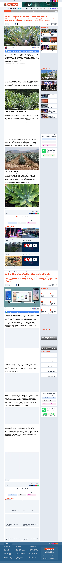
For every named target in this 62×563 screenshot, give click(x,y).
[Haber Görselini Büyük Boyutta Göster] (22, 36)
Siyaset (26, 8)
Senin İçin (53, 8)
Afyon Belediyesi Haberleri (33, 550)
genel (8, 24)
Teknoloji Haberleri (19, 558)
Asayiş (37, 8)
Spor (34, 8)
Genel (41, 8)
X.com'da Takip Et (50, 142)
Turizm (44, 8)
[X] (52, 1)
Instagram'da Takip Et (49, 145)
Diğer (48, 8)
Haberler (6, 13)
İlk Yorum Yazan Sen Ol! (22, 216)
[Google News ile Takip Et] (36, 48)
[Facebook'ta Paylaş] (15, 24)
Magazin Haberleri (19, 557)
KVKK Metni (51, 556)
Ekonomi (30, 8)
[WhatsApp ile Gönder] (38, 213)
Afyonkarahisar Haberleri (33, 556)
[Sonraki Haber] (56, 11)
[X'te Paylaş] (17, 24)
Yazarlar (14, 8)
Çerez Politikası (52, 555)
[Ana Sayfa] (6, 8)
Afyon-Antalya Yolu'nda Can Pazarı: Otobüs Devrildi (46, 11)
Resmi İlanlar (6, 550)
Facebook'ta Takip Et (49, 139)
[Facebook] (51, 1)
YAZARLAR (7, 543)
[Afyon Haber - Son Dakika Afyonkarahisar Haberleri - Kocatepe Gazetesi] (49, 548)
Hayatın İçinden (19, 554)
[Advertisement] (22, 73)
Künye (6, 0)
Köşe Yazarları (6, 549)
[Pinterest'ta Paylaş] (36, 213)
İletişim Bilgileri (52, 558)
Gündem (10, 8)
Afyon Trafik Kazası (32, 551)
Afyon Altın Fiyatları (32, 557)
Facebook (13, 222)
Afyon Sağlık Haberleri (20, 550)
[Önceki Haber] (55, 11)
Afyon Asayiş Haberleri (8, 558)
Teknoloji (10, 271)
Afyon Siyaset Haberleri (8, 554)
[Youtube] (55, 1)
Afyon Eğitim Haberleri (20, 551)
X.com (22, 222)
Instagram (32, 222)
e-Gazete (5, 551)
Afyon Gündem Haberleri (8, 553)
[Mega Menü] (4, 8)
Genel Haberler (19, 549)
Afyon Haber (31, 554)
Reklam (10, 0)
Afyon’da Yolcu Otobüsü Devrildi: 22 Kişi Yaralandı (21, 11)
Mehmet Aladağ (11, 48)
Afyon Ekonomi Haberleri (8, 556)
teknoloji (8, 285)
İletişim (14, 0)
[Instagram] (54, 1)
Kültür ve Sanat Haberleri (20, 553)
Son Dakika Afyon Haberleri (34, 549)
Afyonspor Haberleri (8, 557)
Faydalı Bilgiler (19, 556)
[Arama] (57, 8)
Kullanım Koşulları (44, 558)
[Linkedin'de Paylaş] (34, 213)
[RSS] (57, 1)
